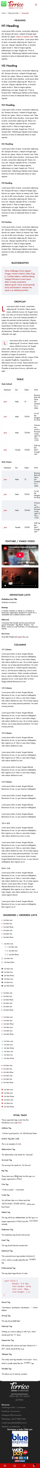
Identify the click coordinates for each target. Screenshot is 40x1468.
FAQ (19, 1122)
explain (19, 637)
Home (3, 13)
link (20, 1144)
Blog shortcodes (13, 13)
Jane (5, 401)
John (5, 416)
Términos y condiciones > (13, 1426)
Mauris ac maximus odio (24, 36)
